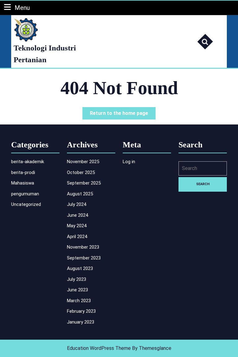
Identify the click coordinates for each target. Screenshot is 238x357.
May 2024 (76, 226)
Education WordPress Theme (99, 348)
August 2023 (80, 268)
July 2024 (76, 204)
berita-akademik (27, 161)
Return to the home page (123, 115)
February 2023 (81, 311)
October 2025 (81, 172)
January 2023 (80, 322)
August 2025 (80, 194)
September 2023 (84, 258)
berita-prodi (23, 172)
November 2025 (83, 161)
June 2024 (77, 215)
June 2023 (77, 290)
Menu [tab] (22, 7)
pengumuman (25, 194)
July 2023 (76, 279)
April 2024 (77, 236)
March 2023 (79, 300)
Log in (129, 161)
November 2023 (83, 247)
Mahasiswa (22, 183)
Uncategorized (26, 204)
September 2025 (84, 183)
